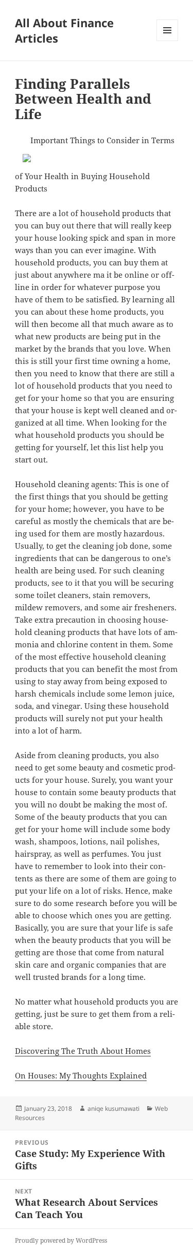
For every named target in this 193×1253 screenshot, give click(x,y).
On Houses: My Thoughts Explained (81, 1075)
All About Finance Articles (64, 30)
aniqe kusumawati (113, 1108)
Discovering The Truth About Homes (83, 1051)
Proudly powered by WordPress (61, 1240)
